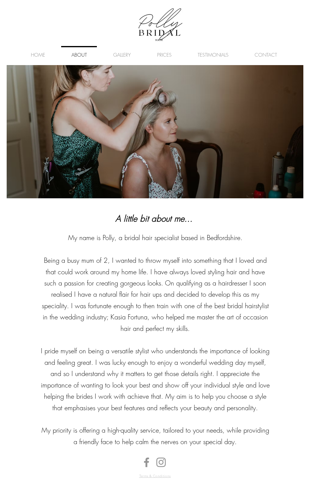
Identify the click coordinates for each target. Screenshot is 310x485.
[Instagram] (161, 462)
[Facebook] (146, 462)
